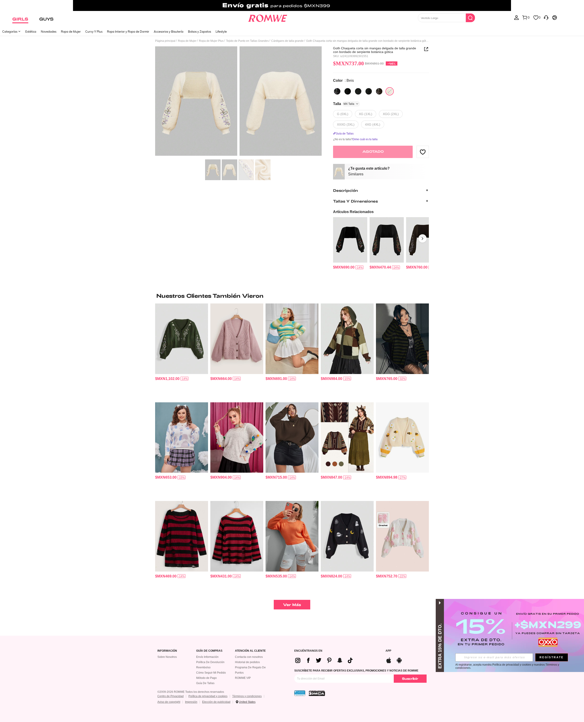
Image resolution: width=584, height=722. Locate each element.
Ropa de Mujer (71, 31)
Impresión (191, 702)
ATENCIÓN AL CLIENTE (250, 650)
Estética (30, 31)
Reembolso (203, 667)
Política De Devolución (210, 662)
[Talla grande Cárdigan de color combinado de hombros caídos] (347, 338)
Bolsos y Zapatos (199, 31)
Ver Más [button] (292, 604)
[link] (292, 5)
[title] (292, 295)
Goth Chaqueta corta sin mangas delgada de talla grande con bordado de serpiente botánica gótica (374, 50)
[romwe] (267, 17)
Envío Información (207, 657)
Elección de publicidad (216, 702)
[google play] (399, 660)
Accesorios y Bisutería (168, 31)
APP (388, 650)
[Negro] (337, 91)
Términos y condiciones (247, 696)
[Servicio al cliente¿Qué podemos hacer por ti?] (546, 17)
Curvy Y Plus (93, 31)
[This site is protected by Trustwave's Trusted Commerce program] (299, 693)
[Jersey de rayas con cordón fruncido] (292, 338)
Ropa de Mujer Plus (211, 40)
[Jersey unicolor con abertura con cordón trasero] (292, 536)
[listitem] (350, 243)
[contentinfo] (344, 267)
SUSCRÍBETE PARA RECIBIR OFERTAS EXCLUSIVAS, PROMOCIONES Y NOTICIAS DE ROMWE (356, 670)
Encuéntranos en (308, 650)
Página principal (165, 40)
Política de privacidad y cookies (207, 696)
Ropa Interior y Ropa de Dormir (128, 31)
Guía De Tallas (205, 683)
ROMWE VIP (243, 678)
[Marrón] (379, 91)
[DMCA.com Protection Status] (317, 693)
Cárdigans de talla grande (287, 40)
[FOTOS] (238, 101)
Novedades (48, 31)
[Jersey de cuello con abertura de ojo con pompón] (236, 437)
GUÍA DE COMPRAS (209, 650)
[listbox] (516, 17)
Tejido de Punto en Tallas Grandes (247, 40)
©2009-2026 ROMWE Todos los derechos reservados (190, 691)
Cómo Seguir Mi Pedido (211, 672)
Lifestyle (221, 31)
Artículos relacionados (353, 212)
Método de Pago (206, 678)
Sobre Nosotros (167, 657)
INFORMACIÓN (167, 650)
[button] (423, 152)
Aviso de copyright (168, 702)
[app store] (389, 660)
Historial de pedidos (247, 662)
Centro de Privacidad (170, 696)
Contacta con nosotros (249, 657)
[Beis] (390, 91)
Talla (343, 104)
